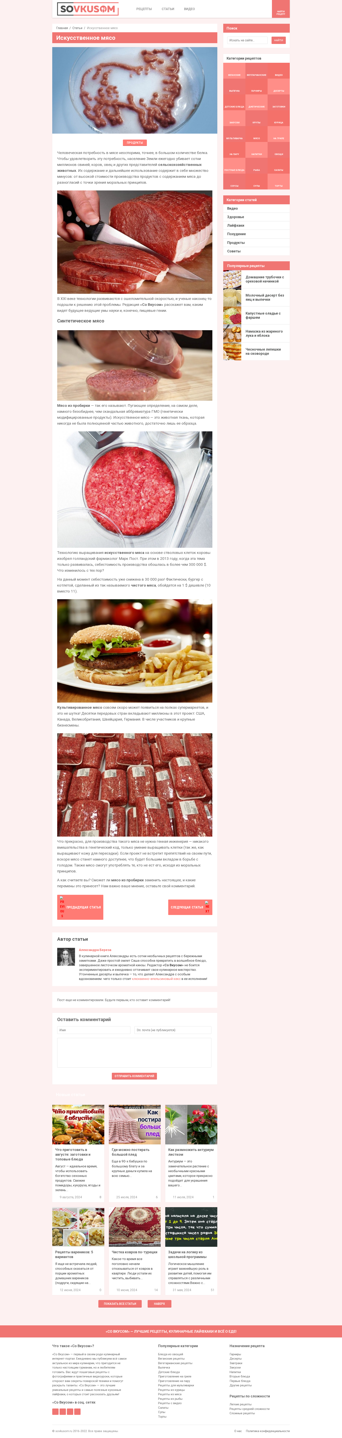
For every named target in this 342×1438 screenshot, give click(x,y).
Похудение (236, 234)
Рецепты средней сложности (250, 1409)
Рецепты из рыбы (170, 1399)
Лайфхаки (235, 225)
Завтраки (236, 1363)
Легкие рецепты (241, 1404)
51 (212, 1290)
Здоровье (235, 217)
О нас (238, 1431)
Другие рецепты (241, 1385)
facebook (55, 1412)
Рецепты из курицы (171, 1390)
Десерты (236, 1358)
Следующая (187, 907)
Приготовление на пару (174, 1381)
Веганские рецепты (171, 1358)
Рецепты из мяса (169, 1394)
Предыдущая (83, 907)
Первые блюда (240, 1381)
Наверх (159, 1303)
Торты (162, 1416)
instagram (70, 1412)
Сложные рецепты (242, 1413)
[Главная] (88, 9)
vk (63, 1412)
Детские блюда (169, 1372)
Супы (161, 1412)
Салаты (163, 1407)
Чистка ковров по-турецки (134, 1252)
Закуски (235, 1367)
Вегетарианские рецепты (175, 1363)
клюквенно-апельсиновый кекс (156, 979)
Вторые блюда (240, 1376)
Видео (232, 208)
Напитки (235, 1372)
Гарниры (235, 1354)
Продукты (135, 142)
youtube (77, 1412)
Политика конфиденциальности (268, 1431)
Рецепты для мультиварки (176, 1385)
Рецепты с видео (170, 1403)
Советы (234, 251)
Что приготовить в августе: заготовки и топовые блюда (72, 1154)
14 (156, 1290)
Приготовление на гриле (174, 1376)
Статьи (77, 28)
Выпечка (164, 1367)
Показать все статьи (120, 1303)
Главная (62, 28)
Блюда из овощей (170, 1354)
